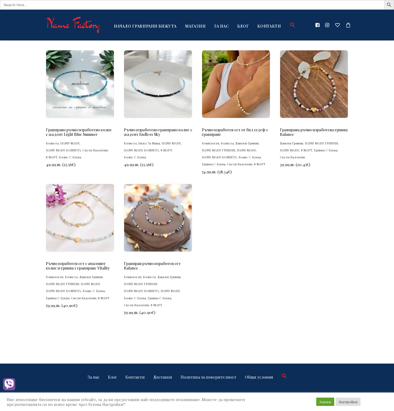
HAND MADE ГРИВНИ (218, 150)
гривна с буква (213, 164)
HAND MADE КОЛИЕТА (63, 150)
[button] (290, 25)
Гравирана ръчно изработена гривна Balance (314, 132)
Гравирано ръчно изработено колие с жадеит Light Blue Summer (79, 132)
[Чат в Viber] (9, 385)
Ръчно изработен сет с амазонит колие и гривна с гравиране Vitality (78, 266)
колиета (52, 143)
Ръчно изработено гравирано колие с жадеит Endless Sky (158, 132)
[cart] (347, 25)
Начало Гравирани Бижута (145, 26)
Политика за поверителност (208, 377)
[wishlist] (337, 25)
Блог (243, 26)
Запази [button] (325, 401)
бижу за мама (149, 143)
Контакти (269, 26)
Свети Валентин (95, 150)
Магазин (195, 26)
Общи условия (259, 377)
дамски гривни (247, 143)
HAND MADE (70, 143)
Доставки (162, 377)
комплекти (210, 143)
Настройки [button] (348, 401)
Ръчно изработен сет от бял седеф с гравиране (235, 132)
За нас (221, 26)
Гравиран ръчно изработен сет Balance (152, 266)
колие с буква (70, 157)
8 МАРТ (51, 157)
